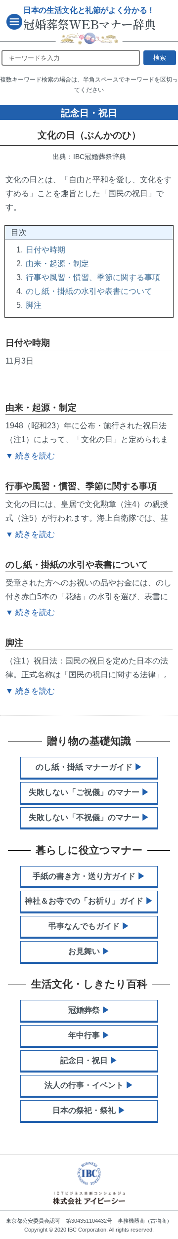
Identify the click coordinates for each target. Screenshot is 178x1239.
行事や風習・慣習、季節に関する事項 (93, 277)
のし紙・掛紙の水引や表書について (89, 291)
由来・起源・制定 (57, 263)
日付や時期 (45, 250)
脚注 (34, 305)
